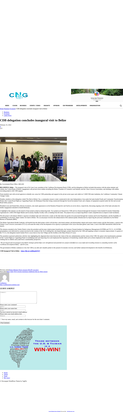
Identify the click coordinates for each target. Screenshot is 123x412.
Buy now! (7, 378)
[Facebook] (111, 85)
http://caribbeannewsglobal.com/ (10, 285)
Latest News (7, 115)
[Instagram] (114, 85)
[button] (120, 105)
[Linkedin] (117, 85)
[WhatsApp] (24, 131)
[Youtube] (122, 85)
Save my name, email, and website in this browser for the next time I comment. (26, 319)
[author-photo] (4, 281)
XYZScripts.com (70, 411)
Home (2, 109)
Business (7, 109)
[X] (119, 85)
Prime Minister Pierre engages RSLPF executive (24, 270)
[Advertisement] (61, 396)
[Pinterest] (17, 131)
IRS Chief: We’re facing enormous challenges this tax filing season (27, 271)
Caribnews (3, 283)
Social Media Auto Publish (54, 411)
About (6, 374)
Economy (13, 109)
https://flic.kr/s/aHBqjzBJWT (30, 251)
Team (5, 376)
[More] (38, 131)
